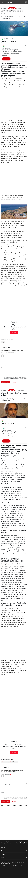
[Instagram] (11, 842)
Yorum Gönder (5, 382)
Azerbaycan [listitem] (5, 761)
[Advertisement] (14, 103)
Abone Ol (14, 332)
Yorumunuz (8, 355)
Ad (2, 367)
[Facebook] (3, 842)
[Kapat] (25, 45)
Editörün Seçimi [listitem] (13, 761)
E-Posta (3, 372)
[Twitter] (7, 842)
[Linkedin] (16, 842)
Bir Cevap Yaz (6, 347)
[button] (15, 8)
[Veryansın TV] (9, 2)
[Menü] (2, 2)
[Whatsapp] (25, 842)
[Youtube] (20, 842)
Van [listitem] (3, 342)
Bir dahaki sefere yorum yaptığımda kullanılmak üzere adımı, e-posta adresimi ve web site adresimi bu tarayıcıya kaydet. (15, 378)
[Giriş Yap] (26, 2)
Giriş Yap (14, 382)
